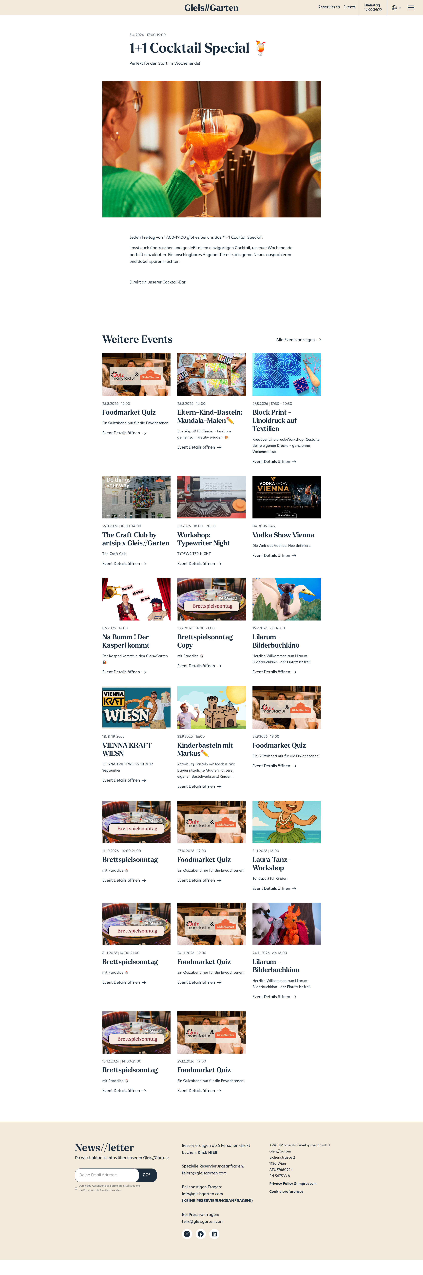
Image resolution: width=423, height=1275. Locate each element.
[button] (373, 7)
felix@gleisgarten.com (202, 1222)
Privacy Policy (277, 1183)
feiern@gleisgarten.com (204, 1173)
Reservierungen (197, 1146)
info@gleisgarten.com (202, 1194)
